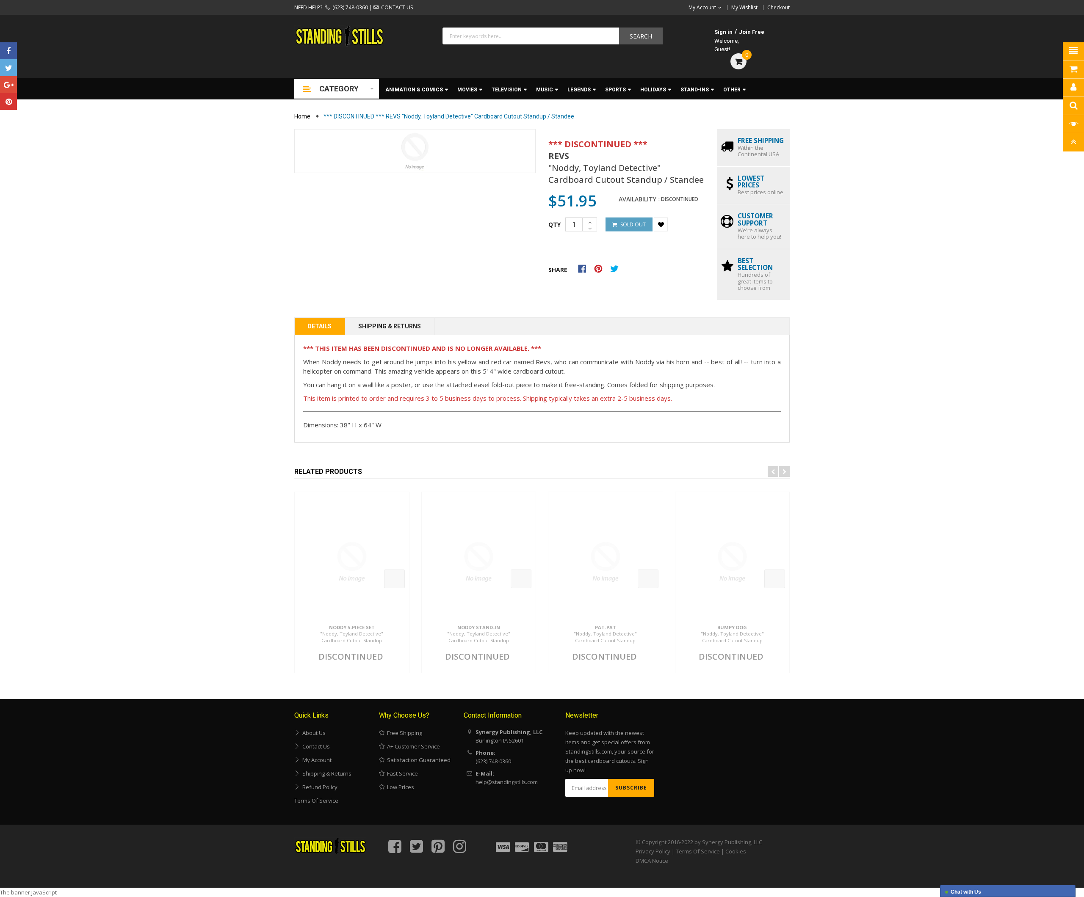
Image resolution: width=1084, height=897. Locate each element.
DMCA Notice (652, 860)
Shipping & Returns (389, 326)
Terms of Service (316, 800)
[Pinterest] (8, 101)
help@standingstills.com (507, 782)
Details (319, 326)
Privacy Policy (653, 851)
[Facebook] (8, 50)
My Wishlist (744, 7)
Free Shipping (403, 733)
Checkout (778, 7)
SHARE (557, 270)
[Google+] (8, 84)
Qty (554, 224)
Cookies (735, 851)
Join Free (751, 32)
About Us (313, 733)
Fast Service (401, 773)
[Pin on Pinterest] (601, 268)
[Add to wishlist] (661, 224)
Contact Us (315, 746)
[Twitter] (8, 67)
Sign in (723, 32)
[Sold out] (394, 579)
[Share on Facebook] (585, 268)
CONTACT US (396, 7)
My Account (316, 760)
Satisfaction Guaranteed (417, 760)
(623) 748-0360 (349, 7)
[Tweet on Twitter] (616, 268)
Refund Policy (318, 787)
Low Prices (399, 787)
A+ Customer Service (412, 746)
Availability (637, 199)
